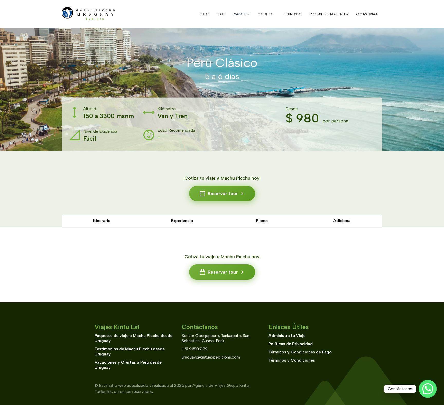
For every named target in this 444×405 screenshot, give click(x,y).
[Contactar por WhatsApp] (428, 389)
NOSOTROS (265, 14)
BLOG (221, 14)
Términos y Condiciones (292, 360)
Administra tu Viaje (287, 335)
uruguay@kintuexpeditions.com (211, 357)
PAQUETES (241, 14)
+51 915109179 (195, 348)
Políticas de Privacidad (291, 343)
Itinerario (101, 220)
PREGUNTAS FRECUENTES (329, 14)
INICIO (204, 14)
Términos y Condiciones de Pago (300, 352)
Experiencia (182, 220)
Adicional (342, 220)
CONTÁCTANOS (367, 14)
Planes (262, 220)
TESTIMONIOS (292, 14)
